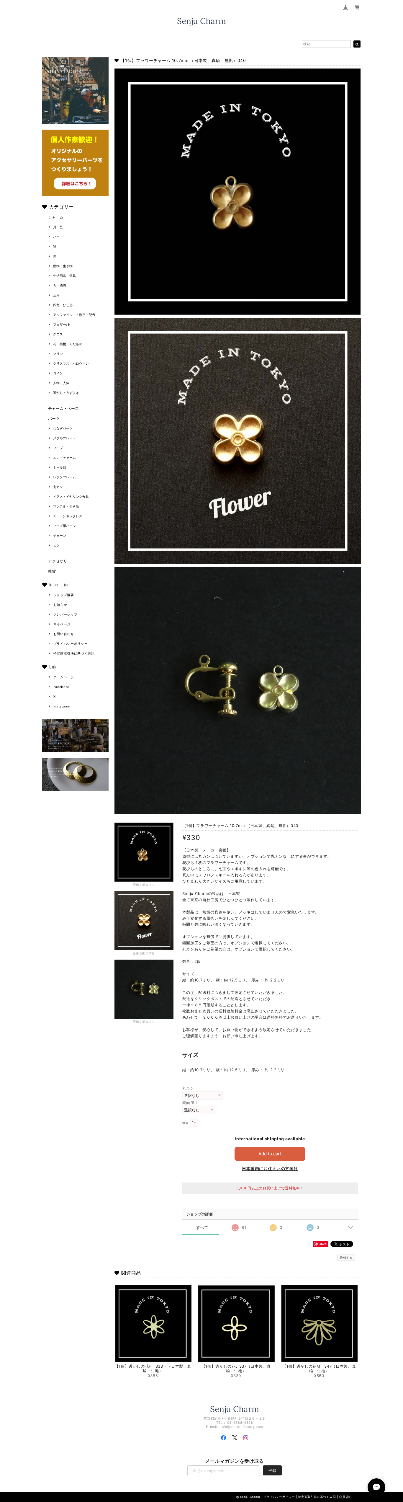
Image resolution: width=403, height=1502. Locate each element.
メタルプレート (64, 438)
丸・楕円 (59, 285)
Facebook (61, 687)
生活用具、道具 (64, 276)
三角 (56, 295)
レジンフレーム (64, 477)
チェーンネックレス (67, 516)
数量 (185, 1123)
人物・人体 (61, 383)
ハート (58, 237)
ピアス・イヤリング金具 (71, 497)
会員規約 (345, 1496)
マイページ (62, 624)
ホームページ (63, 677)
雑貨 (52, 571)
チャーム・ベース (63, 408)
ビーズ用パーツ (64, 526)
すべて (202, 1227)
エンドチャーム (64, 458)
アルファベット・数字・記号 (74, 315)
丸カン (58, 487)
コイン (58, 373)
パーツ (54, 418)
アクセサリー (59, 561)
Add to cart (269, 1154)
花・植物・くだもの (67, 344)
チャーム (55, 217)
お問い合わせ (63, 634)
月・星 (58, 227)
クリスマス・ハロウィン (71, 363)
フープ (58, 448)
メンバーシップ (65, 614)
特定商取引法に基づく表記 (74, 653)
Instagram (62, 706)
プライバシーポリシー (70, 644)
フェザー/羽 (62, 324)
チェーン (59, 536)
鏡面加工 (190, 1102)
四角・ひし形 (63, 305)
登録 (272, 1470)
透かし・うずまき (66, 393)
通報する (346, 1257)
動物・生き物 (63, 266)
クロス (58, 334)
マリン (58, 354)
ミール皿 (59, 467)
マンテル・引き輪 (66, 506)
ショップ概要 (63, 595)
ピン (56, 545)
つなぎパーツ (63, 428)
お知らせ (60, 605)
